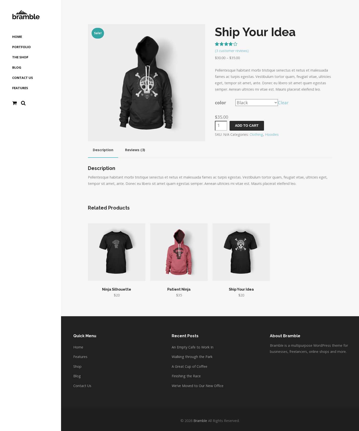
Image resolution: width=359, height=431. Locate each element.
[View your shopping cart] (14, 103)
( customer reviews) (232, 50)
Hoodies (272, 134)
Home (78, 347)
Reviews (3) (135, 149)
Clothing (256, 134)
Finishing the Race (186, 376)
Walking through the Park (192, 356)
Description (103, 149)
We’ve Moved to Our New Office (197, 385)
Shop (77, 366)
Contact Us (82, 385)
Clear (283, 102)
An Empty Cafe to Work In (192, 347)
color (220, 102)
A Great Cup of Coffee (189, 366)
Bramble (200, 420)
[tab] (103, 151)
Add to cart (247, 125)
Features (80, 356)
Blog (77, 376)
